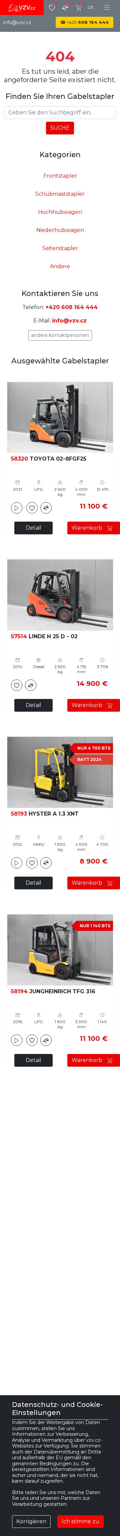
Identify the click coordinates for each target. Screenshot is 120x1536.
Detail (33, 528)
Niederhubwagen (60, 230)
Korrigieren (31, 1521)
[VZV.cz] (22, 7)
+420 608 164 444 (71, 307)
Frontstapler (60, 176)
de (91, 7)
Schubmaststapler (60, 194)
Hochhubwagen (60, 212)
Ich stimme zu (80, 1521)
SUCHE (60, 128)
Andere (60, 266)
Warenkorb (88, 528)
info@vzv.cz (17, 22)
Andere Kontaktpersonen (60, 335)
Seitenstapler (60, 248)
